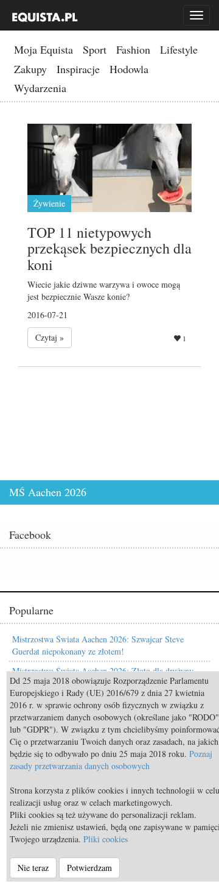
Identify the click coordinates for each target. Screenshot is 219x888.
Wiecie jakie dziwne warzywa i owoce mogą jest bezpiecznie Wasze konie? (103, 290)
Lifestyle (179, 49)
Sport (94, 49)
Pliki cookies (105, 839)
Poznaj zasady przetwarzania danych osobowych (111, 760)
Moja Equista (43, 49)
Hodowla (128, 69)
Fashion (133, 49)
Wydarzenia (40, 87)
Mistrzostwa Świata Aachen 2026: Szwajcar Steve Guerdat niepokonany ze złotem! (98, 645)
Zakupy (30, 69)
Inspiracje (78, 69)
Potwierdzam (89, 867)
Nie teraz (33, 867)
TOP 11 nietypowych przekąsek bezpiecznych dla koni (109, 248)
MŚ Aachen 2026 (47, 492)
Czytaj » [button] (49, 337)
